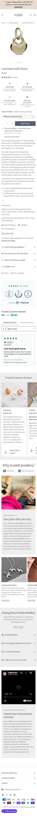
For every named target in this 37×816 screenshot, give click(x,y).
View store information (11, 136)
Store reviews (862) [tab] (27, 322)
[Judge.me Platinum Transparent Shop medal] (18, 294)
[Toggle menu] (2, 15)
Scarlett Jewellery (13, 807)
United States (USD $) (12, 790)
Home (3, 23)
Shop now (5, 600)
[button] (6, 77)
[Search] (31, 15)
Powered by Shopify (28, 807)
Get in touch (18, 627)
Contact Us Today (8, 241)
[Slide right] (21, 62)
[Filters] (3, 329)
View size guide (7, 233)
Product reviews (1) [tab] (10, 322)
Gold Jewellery (13, 23)
